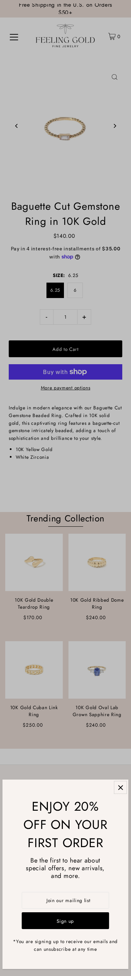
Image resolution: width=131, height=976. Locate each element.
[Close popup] (120, 787)
